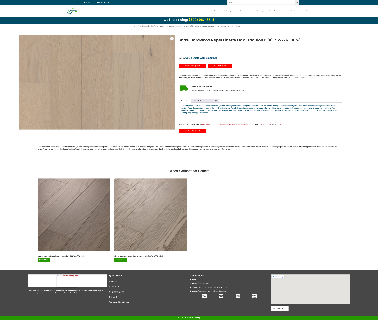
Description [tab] (185, 101)
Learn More (44, 260)
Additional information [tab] (199, 101)
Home (135, 26)
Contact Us (114, 287)
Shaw (279, 124)
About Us (113, 282)
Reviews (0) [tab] (213, 101)
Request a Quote (116, 292)
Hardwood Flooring (256, 11)
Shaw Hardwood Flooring (164, 26)
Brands (293, 11)
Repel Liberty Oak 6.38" (184, 26)
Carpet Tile (272, 11)
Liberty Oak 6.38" (265, 124)
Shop (215, 11)
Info (283, 11)
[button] (172, 38)
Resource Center (304, 11)
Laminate (240, 11)
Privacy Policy (115, 297)
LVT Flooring (227, 11)
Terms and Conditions (119, 302)
